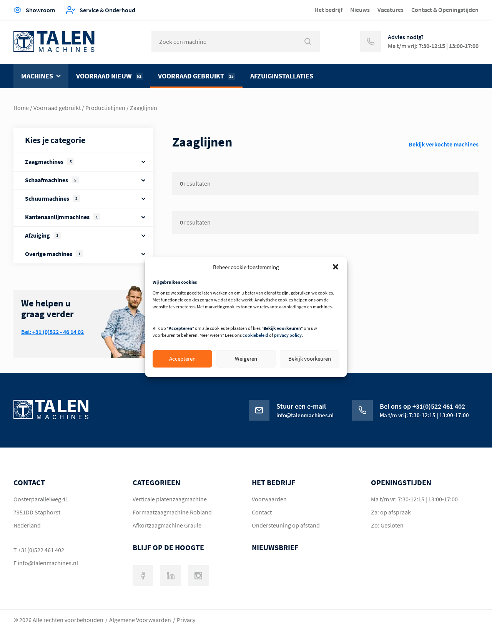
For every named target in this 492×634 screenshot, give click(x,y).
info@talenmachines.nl (48, 563)
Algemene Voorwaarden (140, 620)
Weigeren (246, 358)
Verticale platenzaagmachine (170, 499)
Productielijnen (105, 107)
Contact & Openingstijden (445, 9)
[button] (335, 267)
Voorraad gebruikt (196, 76)
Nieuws (360, 9)
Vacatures (390, 9)
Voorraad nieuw (108, 76)
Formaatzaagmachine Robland (172, 512)
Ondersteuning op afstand (286, 525)
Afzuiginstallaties (281, 76)
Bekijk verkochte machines (444, 144)
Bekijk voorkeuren (309, 358)
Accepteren (182, 358)
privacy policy (288, 335)
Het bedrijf (328, 9)
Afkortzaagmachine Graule (167, 525)
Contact (262, 512)
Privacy (186, 620)
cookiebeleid (255, 335)
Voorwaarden (269, 499)
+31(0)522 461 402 (41, 550)
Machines (37, 76)
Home (21, 107)
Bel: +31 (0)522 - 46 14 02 (52, 332)
